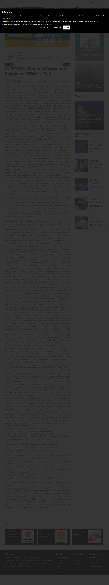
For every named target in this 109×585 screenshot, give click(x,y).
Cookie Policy (6, 19)
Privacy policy (44, 27)
